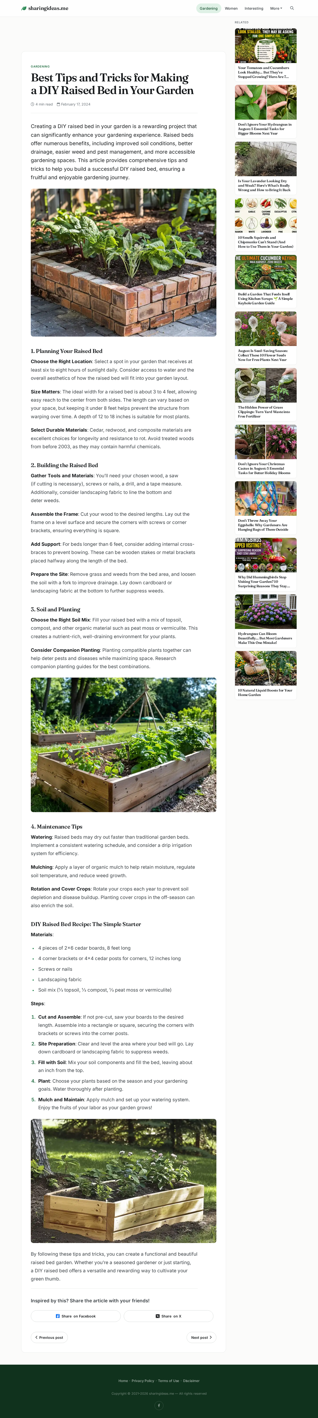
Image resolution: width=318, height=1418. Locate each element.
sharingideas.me (48, 8)
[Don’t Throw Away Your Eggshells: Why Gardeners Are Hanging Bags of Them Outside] (266, 498)
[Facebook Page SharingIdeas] (159, 1405)
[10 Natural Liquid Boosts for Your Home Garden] (266, 668)
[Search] (292, 8)
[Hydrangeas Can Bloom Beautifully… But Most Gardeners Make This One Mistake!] (266, 611)
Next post (199, 1337)
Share (79, 1316)
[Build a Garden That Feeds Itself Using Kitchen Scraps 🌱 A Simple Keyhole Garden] (266, 272)
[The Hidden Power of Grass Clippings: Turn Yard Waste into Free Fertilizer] (266, 385)
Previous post (51, 1337)
